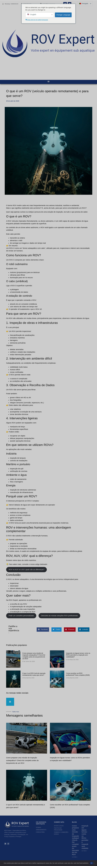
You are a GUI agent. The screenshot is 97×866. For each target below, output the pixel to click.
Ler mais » (74, 857)
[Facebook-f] (8, 844)
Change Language (63, 15)
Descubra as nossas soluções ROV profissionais (59, 616)
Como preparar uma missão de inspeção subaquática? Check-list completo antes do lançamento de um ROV (22, 760)
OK (91, 863)
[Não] (94, 863)
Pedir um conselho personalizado (21, 616)
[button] (48, 81)
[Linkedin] (10, 702)
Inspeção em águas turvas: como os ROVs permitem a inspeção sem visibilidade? (78, 655)
